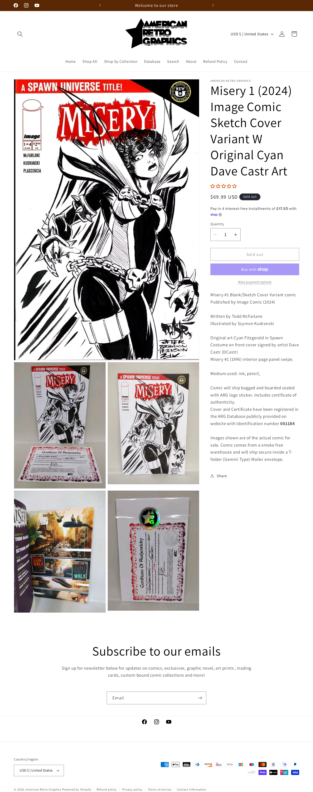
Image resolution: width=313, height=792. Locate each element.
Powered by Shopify (76, 789)
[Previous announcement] (100, 5)
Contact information (191, 789)
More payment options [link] (254, 282)
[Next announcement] (213, 5)
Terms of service (159, 789)
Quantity (217, 224)
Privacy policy (132, 789)
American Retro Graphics (43, 789)
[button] (20, 34)
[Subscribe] (200, 698)
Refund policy (107, 789)
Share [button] (222, 475)
